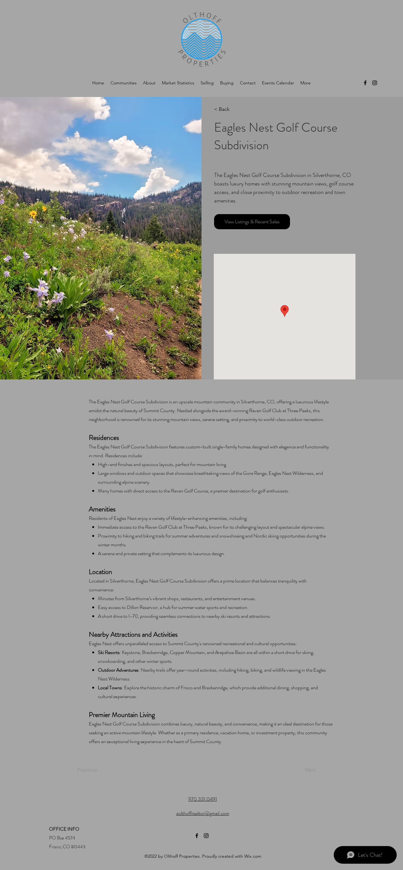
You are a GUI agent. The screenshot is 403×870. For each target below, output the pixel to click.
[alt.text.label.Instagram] (375, 83)
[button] (232, 109)
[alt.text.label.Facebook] (365, 83)
